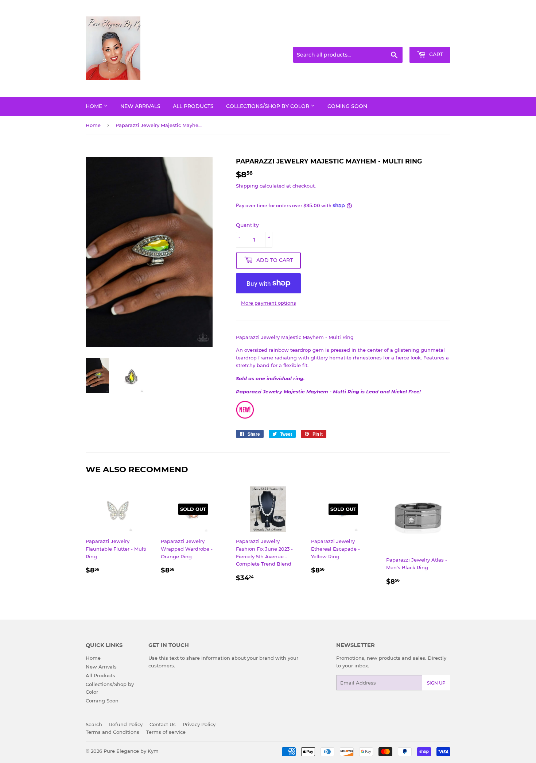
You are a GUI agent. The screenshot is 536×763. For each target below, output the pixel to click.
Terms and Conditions (112, 732)
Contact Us (162, 724)
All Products (193, 106)
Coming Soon (347, 106)
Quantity (247, 225)
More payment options (268, 303)
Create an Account (430, 38)
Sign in (392, 38)
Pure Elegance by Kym (131, 751)
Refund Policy (126, 724)
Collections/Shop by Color (268, 106)
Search (94, 724)
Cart (435, 54)
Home (95, 106)
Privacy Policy (199, 724)
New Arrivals (140, 106)
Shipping (247, 186)
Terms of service (166, 732)
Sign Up (436, 683)
